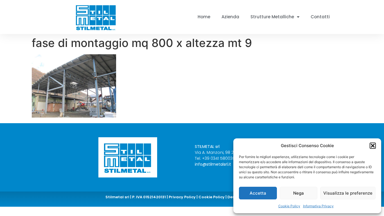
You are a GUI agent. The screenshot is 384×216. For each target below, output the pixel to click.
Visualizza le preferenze (347, 193)
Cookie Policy (289, 206)
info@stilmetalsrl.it (213, 164)
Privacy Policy (182, 197)
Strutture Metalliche (272, 17)
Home (204, 17)
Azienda (230, 17)
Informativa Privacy (318, 206)
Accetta (258, 193)
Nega (298, 193)
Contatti (320, 17)
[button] (373, 145)
